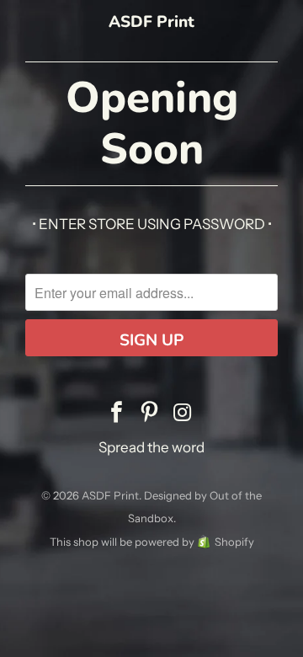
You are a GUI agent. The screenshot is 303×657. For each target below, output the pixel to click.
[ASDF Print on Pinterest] (150, 413)
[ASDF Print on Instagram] (182, 413)
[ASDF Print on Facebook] (117, 413)
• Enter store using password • (152, 224)
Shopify (234, 541)
